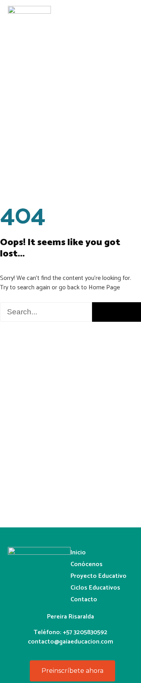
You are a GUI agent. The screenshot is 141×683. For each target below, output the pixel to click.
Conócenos (86, 564)
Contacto (83, 599)
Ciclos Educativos (95, 588)
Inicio (78, 552)
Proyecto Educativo (98, 576)
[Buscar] (116, 312)
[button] (130, 14)
